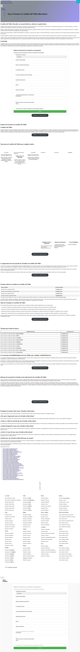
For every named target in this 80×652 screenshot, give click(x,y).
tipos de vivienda (63, 297)
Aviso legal (15, 567)
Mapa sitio (10, 567)
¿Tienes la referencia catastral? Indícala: (24, 74)
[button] (0, 576)
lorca (69, 498)
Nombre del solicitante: (21, 79)
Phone (17, 103)
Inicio (3, 8)
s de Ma (66, 498)
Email (17, 84)
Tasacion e (25, 558)
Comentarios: (18, 632)
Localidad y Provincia (20, 69)
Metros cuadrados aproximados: (22, 64)
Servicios (4, 9)
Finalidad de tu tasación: (21, 54)
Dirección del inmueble (20, 59)
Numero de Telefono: (20, 89)
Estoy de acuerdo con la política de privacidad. (25, 102)
